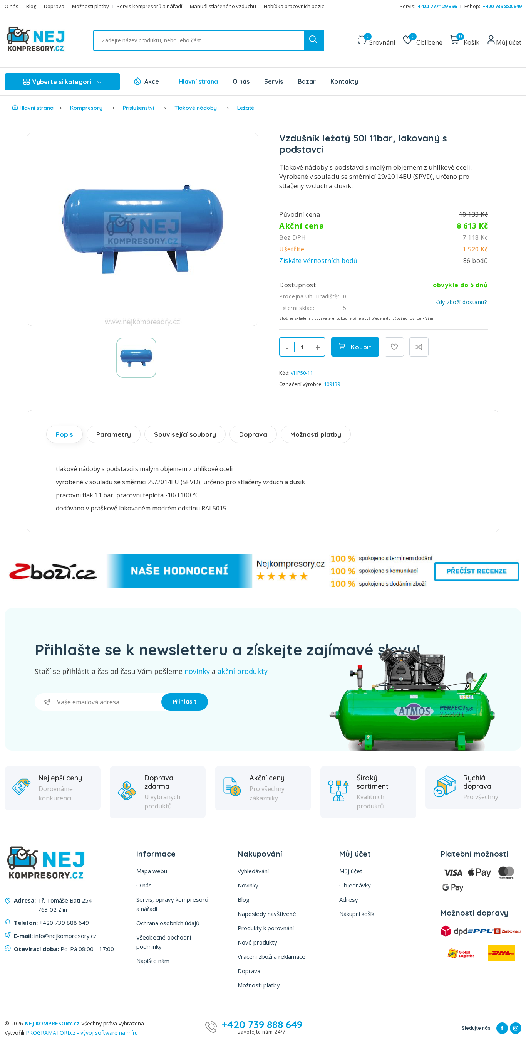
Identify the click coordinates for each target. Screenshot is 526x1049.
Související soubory (185, 434)
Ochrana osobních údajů (167, 923)
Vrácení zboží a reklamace (271, 956)
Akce (151, 81)
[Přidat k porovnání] (419, 347)
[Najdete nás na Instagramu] (515, 1028)
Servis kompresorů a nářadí (149, 6)
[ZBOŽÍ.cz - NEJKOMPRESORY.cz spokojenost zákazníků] (263, 585)
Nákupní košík (356, 914)
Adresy (348, 899)
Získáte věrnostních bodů (318, 260)
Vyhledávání (253, 871)
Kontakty (344, 81)
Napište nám (152, 961)
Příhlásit (185, 701)
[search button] (313, 40)
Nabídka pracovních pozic (294, 6)
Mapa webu (151, 871)
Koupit (360, 347)
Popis (64, 434)
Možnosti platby (90, 6)
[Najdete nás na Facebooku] (502, 1028)
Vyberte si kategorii (62, 82)
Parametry (113, 434)
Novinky (248, 885)
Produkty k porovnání (266, 928)
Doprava (54, 6)
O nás (11, 6)
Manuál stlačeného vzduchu (223, 6)
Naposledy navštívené (267, 914)
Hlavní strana (198, 81)
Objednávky (355, 885)
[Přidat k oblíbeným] (394, 347)
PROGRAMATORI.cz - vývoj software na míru (82, 1032)
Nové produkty (257, 942)
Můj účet (350, 871)
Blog (31, 6)
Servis (273, 81)
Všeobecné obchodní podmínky (163, 941)
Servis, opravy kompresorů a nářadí (172, 904)
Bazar (307, 81)
